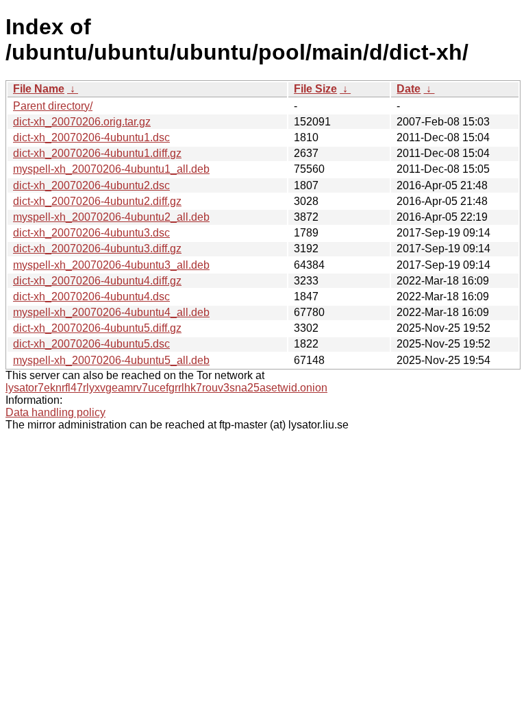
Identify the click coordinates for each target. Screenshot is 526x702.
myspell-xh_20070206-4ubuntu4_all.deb (111, 312)
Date (409, 89)
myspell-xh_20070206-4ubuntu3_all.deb (111, 265)
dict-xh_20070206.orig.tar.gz (82, 122)
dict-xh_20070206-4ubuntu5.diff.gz (97, 328)
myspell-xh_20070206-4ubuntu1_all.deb (111, 169)
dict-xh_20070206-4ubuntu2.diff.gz (97, 201)
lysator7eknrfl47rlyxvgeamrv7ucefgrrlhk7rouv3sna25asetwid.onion (166, 388)
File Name (38, 89)
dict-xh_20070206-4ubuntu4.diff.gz (97, 281)
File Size (315, 89)
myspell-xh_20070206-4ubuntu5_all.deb (111, 360)
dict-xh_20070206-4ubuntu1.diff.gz (97, 153)
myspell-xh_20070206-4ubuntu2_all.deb (111, 217)
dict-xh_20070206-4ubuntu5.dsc (91, 344)
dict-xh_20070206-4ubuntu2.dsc (91, 185)
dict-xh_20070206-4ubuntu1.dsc (91, 137)
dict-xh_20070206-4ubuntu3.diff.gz (97, 248)
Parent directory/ (52, 106)
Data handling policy (55, 412)
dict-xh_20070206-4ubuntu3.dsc (91, 233)
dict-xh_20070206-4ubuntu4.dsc (91, 296)
